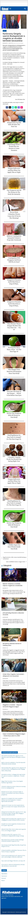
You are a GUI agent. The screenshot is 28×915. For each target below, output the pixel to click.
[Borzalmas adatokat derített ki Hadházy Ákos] (14, 629)
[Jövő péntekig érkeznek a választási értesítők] (14, 598)
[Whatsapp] (16, 107)
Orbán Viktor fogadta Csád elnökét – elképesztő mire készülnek (14, 675)
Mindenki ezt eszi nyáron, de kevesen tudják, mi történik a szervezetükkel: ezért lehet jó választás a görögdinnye (12, 793)
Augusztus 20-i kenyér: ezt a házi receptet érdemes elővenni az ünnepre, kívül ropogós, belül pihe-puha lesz (13, 807)
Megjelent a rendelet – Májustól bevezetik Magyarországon (12, 706)
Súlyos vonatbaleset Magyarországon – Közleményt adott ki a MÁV (14, 735)
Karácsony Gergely (19, 43)
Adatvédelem (4, 873)
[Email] (22, 107)
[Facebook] (7, 107)
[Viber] (19, 107)
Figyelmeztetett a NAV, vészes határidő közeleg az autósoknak (14, 558)
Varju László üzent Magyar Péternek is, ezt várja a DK (13, 860)
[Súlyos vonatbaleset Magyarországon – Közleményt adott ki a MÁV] (14, 719)
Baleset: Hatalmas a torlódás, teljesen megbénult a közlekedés (12, 584)
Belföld (4, 30)
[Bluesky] (13, 107)
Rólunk (3, 880)
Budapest (14, 43)
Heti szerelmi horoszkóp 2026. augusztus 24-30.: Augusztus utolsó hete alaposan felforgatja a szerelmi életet (13, 757)
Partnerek (3, 878)
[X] (10, 107)
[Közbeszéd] (5, 9)
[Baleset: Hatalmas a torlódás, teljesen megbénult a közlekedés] (14, 569)
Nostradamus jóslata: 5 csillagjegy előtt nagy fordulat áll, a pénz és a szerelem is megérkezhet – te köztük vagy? (13, 776)
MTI (10, 43)
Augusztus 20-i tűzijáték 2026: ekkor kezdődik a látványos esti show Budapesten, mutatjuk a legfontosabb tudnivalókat (12, 800)
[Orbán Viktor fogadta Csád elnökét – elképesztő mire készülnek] (14, 659)
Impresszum (4, 876)
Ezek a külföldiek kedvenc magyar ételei (15, 561)
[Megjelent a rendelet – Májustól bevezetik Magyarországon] (14, 690)
